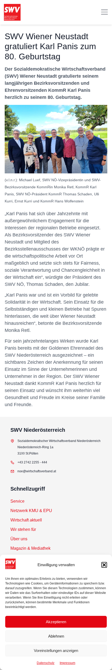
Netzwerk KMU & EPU (31, 510)
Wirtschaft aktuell (26, 520)
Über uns (18, 539)
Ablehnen (56, 636)
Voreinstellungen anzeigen (56, 650)
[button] (104, 564)
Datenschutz (45, 663)
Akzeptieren (56, 622)
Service (17, 501)
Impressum (67, 663)
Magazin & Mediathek (30, 548)
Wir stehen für (23, 529)
